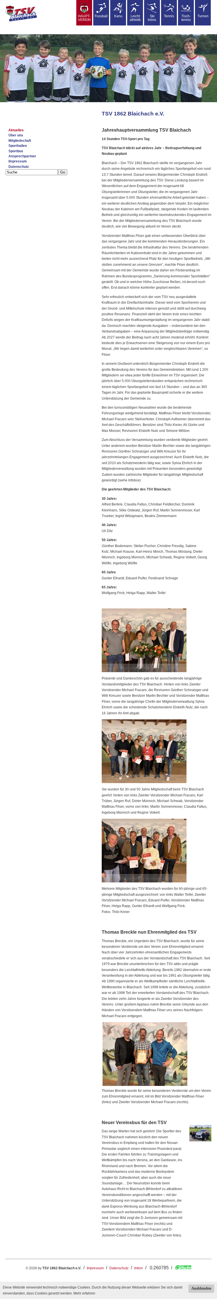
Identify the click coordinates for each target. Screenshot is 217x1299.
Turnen (203, 16)
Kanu (118, 16)
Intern (138, 1268)
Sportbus (15, 151)
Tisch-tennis (186, 18)
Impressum (17, 161)
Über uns (15, 135)
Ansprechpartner (22, 156)
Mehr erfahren (84, 1293)
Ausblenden (201, 1288)
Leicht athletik (135, 18)
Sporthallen (17, 146)
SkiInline (152, 18)
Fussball (101, 16)
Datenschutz (18, 167)
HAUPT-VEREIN (84, 18)
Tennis (169, 16)
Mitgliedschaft (19, 141)
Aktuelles (16, 130)
